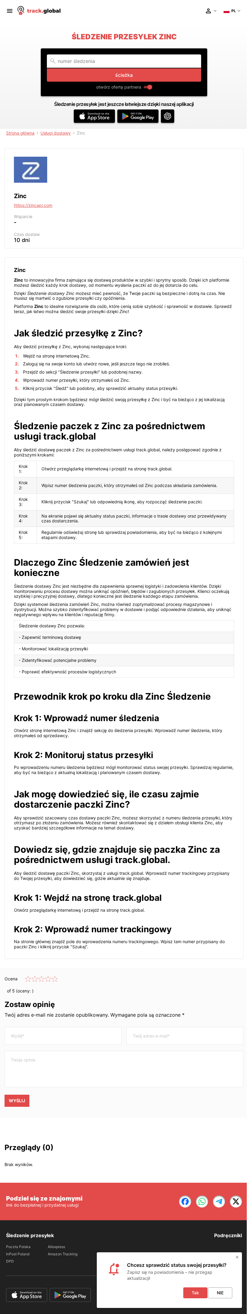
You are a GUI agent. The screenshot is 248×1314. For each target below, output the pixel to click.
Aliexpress (56, 1246)
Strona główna (20, 133)
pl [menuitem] (233, 10)
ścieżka (124, 75)
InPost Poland (17, 1254)
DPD (10, 1261)
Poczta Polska (18, 1246)
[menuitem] (10, 11)
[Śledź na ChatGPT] (167, 116)
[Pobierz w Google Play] (137, 116)
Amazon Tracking (62, 1254)
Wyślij (17, 1100)
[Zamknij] (237, 1257)
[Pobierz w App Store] (94, 116)
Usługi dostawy (56, 133)
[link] (185, 1201)
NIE (220, 1292)
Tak (195, 1292)
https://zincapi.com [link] (33, 205)
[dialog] (169, 1280)
